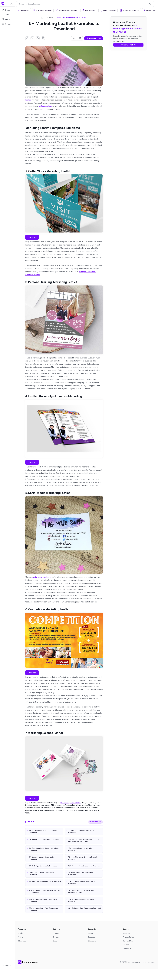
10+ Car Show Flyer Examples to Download (84, 866)
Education (92, 941)
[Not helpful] (80, 38)
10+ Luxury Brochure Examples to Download (41, 858)
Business (50, 17)
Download (32, 237)
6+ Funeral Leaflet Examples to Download (45, 839)
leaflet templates (45, 106)
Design (30, 822)
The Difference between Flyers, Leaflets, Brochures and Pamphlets (83, 840)
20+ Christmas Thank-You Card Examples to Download (44, 891)
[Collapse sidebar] (11, 3)
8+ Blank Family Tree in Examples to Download (81, 874)
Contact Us (127, 949)
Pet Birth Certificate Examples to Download (45, 881)
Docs (55, 941)
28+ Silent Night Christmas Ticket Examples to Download (81, 891)
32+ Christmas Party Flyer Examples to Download (43, 909)
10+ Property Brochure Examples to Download (81, 849)
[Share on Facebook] (38, 38)
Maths (20, 937)
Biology (56, 937)
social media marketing (41, 577)
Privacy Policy (128, 937)
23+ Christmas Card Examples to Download (84, 908)
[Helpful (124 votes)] (74, 38)
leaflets (28, 100)
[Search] (150, 4)
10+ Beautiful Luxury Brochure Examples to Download (84, 858)
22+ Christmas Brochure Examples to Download (43, 900)
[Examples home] (28, 962)
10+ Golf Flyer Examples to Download (43, 866)
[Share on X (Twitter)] (32, 38)
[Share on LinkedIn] (43, 38)
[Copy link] (27, 38)
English (21, 933)
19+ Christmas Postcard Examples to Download (82, 900)
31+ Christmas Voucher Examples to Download (81, 883)
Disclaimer (127, 945)
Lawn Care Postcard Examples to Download (41, 874)
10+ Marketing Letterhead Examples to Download (43, 831)
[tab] (24, 10)
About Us (126, 933)
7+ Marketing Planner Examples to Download (81, 831)
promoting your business (70, 802)
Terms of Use (128, 941)
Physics (56, 933)
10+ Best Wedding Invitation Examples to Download (44, 849)
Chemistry (22, 941)
